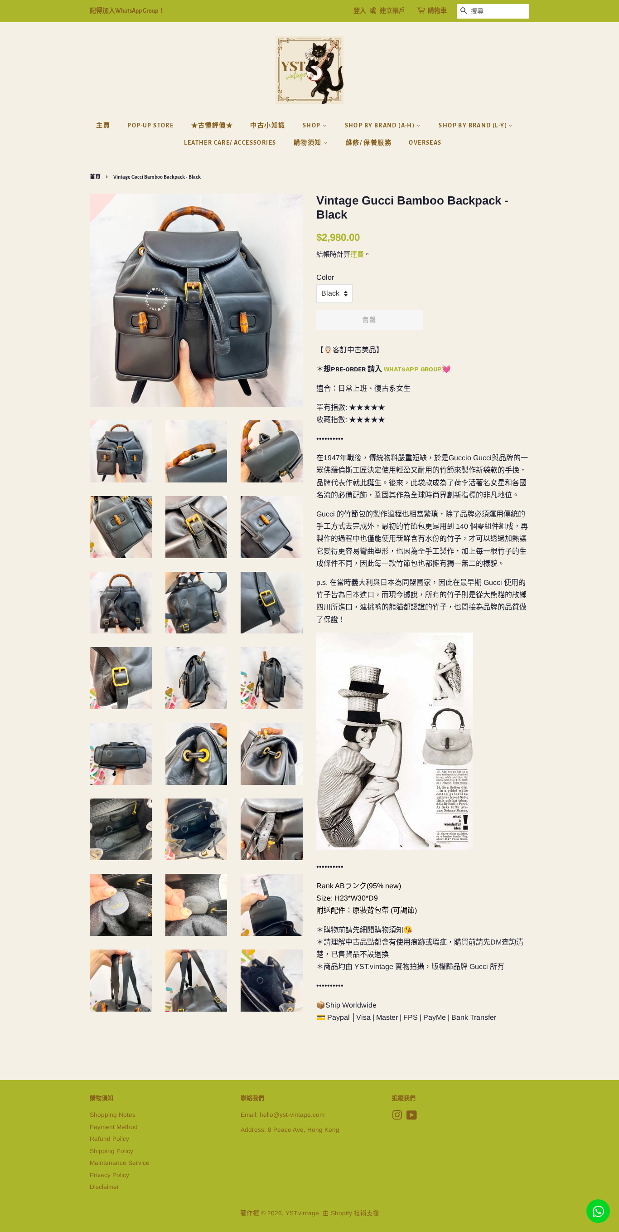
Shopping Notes (112, 1114)
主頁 (103, 125)
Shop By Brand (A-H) (380, 125)
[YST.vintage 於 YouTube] (411, 1117)
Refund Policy (109, 1138)
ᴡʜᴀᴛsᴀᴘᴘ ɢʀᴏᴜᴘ (413, 369)
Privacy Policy (109, 1175)
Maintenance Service (120, 1162)
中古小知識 (267, 125)
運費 (357, 254)
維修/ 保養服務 (369, 143)
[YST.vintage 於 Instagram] (397, 1117)
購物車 (437, 11)
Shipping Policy (111, 1151)
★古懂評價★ (212, 125)
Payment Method (114, 1127)
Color (325, 277)
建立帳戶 (392, 11)
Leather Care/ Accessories (230, 143)
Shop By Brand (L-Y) (473, 125)
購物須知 (308, 143)
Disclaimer (104, 1186)
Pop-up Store (150, 125)
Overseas (425, 143)
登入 (359, 11)
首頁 (95, 177)
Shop (312, 125)
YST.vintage (302, 1213)
